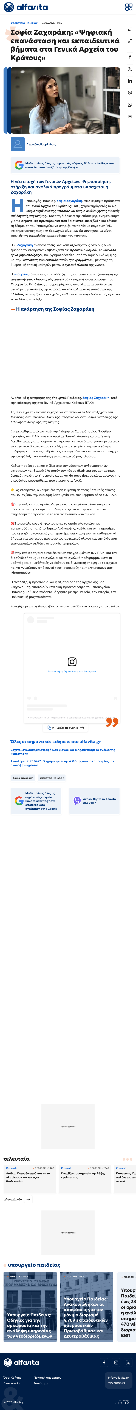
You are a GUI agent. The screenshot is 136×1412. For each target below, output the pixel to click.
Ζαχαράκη (25, 245)
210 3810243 (116, 1383)
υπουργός (21, 274)
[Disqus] (68, 871)
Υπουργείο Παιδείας (24, 22)
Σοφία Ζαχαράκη (69, 201)
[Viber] (130, 93)
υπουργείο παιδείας (34, 1265)
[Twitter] (130, 69)
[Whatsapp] (130, 105)
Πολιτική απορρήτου (47, 1377)
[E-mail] (130, 117)
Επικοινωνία (12, 1383)
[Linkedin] (130, 81)
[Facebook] (130, 57)
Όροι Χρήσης (12, 1377)
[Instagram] (116, 1362)
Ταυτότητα (41, 1383)
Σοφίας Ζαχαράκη (96, 398)
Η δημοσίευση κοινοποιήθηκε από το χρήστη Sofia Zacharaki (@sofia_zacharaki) (72, 717)
